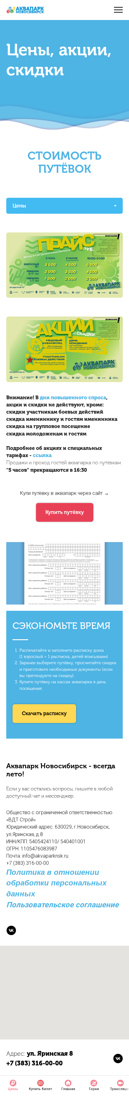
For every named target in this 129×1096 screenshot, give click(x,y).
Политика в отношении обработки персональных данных (56, 883)
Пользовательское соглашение (62, 904)
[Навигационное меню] (118, 10)
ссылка (42, 455)
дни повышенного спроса (73, 398)
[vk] (11, 930)
